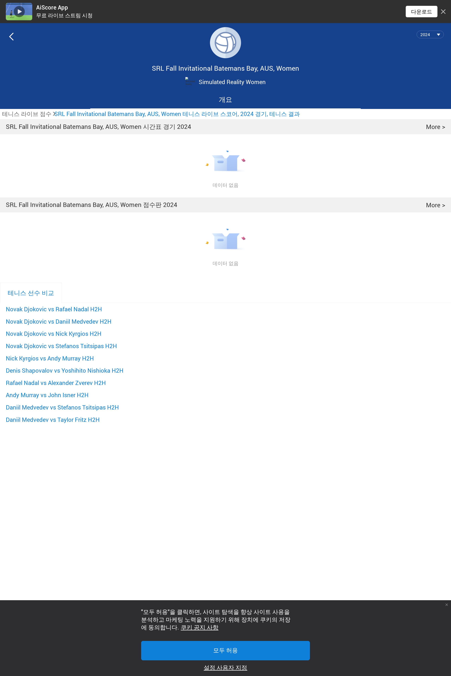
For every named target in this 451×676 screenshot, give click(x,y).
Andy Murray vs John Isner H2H (47, 395)
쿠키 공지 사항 (199, 627)
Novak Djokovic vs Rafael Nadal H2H (54, 309)
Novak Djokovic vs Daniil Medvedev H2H (59, 321)
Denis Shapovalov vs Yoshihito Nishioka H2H (64, 370)
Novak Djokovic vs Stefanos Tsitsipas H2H (61, 346)
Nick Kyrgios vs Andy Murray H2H (50, 358)
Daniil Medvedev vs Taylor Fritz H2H (53, 419)
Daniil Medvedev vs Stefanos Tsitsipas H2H (62, 407)
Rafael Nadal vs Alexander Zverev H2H (56, 383)
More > (435, 127)
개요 (225, 99)
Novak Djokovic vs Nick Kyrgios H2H (53, 333)
